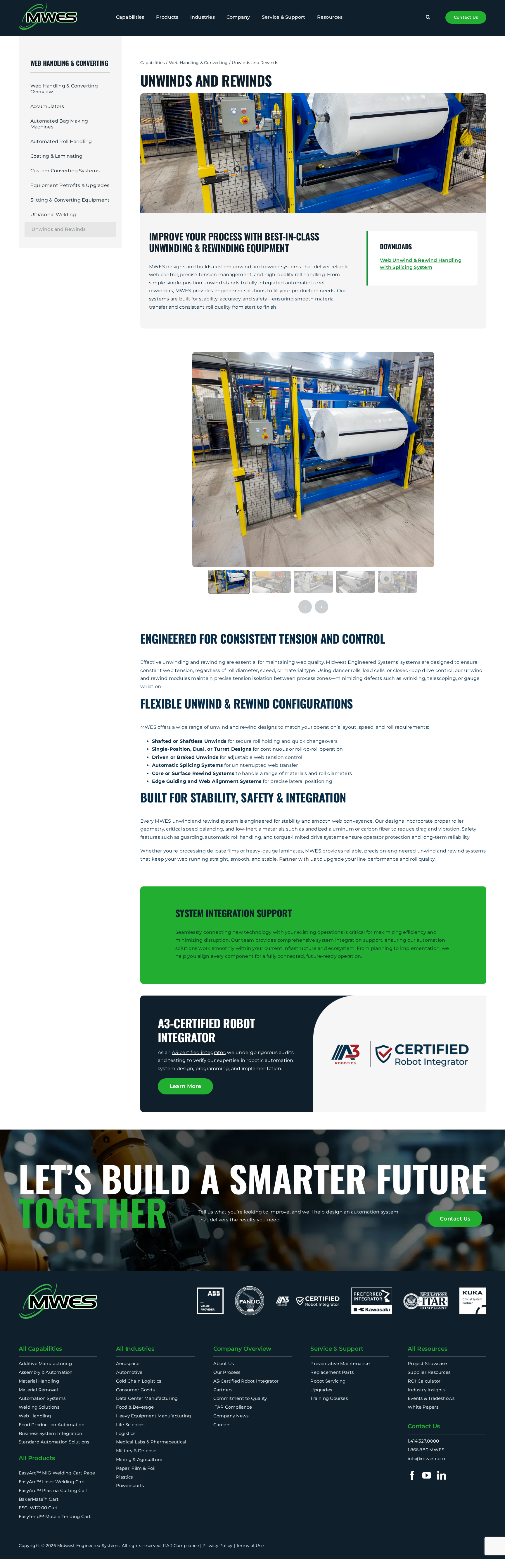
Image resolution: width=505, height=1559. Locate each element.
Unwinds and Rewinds (59, 229)
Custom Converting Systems (65, 170)
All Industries (135, 1348)
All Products (37, 1458)
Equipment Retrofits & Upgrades (69, 185)
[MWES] (48, 5)
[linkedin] (441, 1475)
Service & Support (336, 1348)
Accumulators (47, 106)
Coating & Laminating (56, 156)
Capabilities (152, 62)
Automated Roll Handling (61, 141)
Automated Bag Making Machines (59, 124)
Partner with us (297, 859)
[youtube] (426, 1475)
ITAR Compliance (181, 1545)
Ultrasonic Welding (53, 214)
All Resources (427, 1348)
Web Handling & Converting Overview (64, 88)
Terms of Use (250, 1545)
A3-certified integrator (198, 1052)
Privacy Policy (217, 1545)
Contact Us (424, 1426)
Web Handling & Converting (198, 62)
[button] (428, 17)
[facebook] (412, 1475)
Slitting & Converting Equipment (70, 200)
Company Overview (242, 1348)
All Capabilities (40, 1348)
